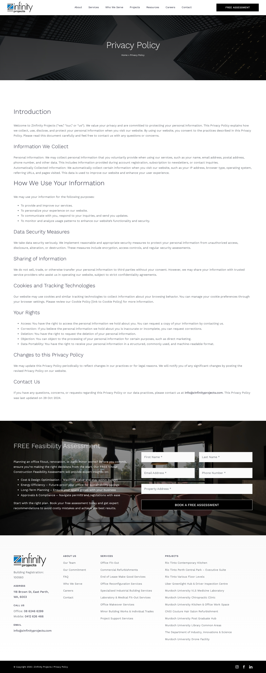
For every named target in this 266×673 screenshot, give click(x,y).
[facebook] (244, 666)
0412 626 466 (34, 616)
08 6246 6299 (33, 611)
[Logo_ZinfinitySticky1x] (30, 554)
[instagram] (237, 666)
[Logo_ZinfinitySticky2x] (20, 3)
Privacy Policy (61, 667)
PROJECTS (171, 556)
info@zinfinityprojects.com (204, 392)
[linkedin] (250, 666)
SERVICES (106, 556)
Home (124, 55)
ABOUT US (69, 556)
